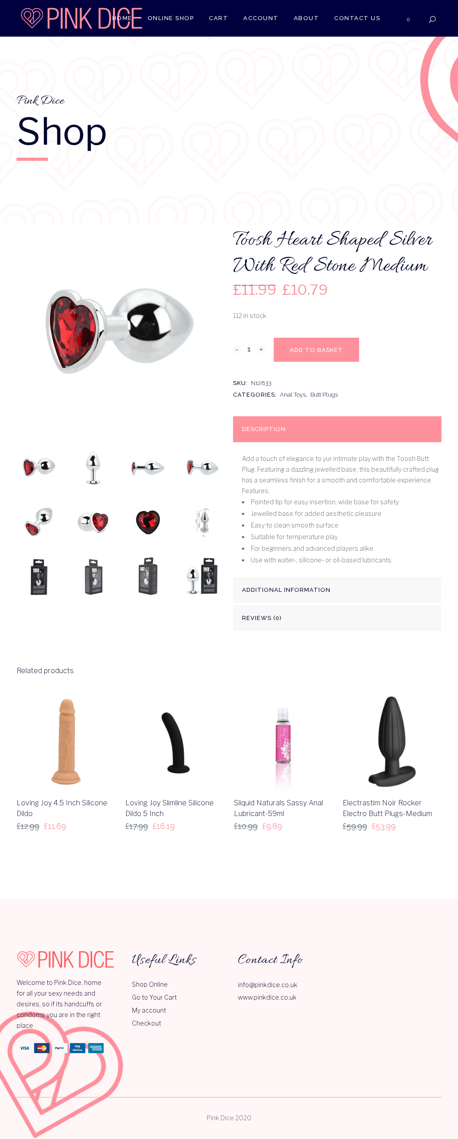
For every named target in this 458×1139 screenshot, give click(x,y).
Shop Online (150, 984)
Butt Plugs (324, 394)
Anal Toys (292, 394)
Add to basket (316, 350)
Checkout (146, 1023)
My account (149, 1010)
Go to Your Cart (154, 997)
